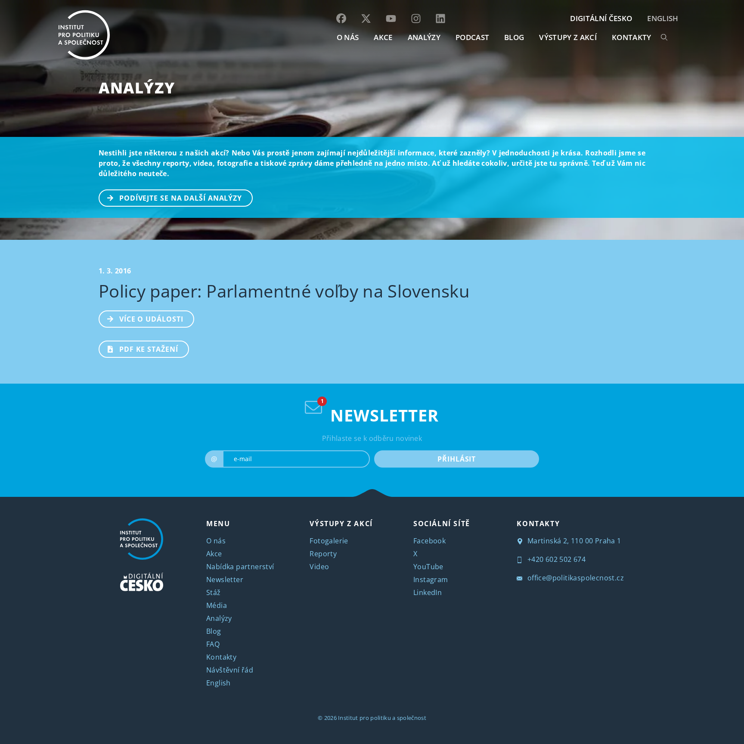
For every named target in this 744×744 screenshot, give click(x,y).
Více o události (151, 319)
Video (319, 566)
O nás (216, 541)
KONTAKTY (631, 37)
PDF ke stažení (148, 349)
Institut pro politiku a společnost (382, 718)
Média (216, 605)
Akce (214, 553)
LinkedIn (427, 592)
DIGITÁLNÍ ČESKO (601, 18)
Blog (213, 631)
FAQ (213, 644)
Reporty (323, 553)
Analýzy (424, 37)
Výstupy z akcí (567, 37)
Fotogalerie (329, 541)
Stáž (213, 592)
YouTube (428, 566)
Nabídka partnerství (240, 566)
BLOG (514, 37)
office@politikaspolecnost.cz (574, 578)
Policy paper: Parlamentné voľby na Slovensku (284, 291)
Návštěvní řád (229, 670)
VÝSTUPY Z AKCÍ (341, 523)
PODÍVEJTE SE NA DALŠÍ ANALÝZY (180, 198)
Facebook (429, 541)
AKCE (383, 37)
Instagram (430, 579)
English (662, 18)
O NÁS (348, 37)
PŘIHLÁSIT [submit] (456, 459)
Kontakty (221, 657)
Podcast (472, 37)
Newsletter (224, 579)
